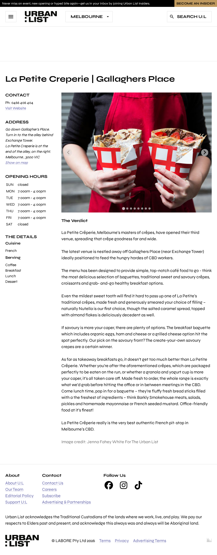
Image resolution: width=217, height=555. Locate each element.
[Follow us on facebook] (108, 485)
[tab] (123, 208)
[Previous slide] (68, 152)
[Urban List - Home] (41, 16)
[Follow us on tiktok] (138, 485)
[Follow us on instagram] (123, 485)
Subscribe (51, 495)
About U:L (14, 482)
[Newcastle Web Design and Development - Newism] (209, 541)
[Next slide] (204, 152)
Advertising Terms (149, 540)
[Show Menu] (10, 16)
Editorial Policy (19, 495)
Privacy (122, 540)
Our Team (14, 489)
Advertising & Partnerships (66, 502)
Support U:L (16, 502)
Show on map (16, 162)
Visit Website (15, 108)
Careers (49, 489)
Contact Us (52, 482)
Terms (105, 540)
